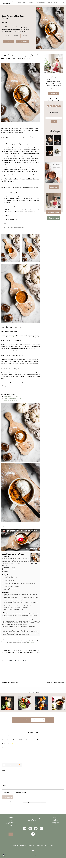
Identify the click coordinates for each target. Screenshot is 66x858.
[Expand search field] (11, 834)
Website (4, 785)
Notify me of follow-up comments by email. (15, 792)
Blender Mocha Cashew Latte (10, 682)
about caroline (53, 93)
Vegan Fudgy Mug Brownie (10, 400)
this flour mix (14, 337)
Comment (5, 747)
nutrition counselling (53, 212)
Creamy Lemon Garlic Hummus (54, 682)
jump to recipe (8, 41)
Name (4, 770)
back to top (33, 854)
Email (4, 778)
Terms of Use (50, 845)
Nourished (33, 819)
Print (34, 563)
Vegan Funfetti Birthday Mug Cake (12, 398)
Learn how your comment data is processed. (34, 802)
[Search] (43, 719)
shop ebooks (53, 187)
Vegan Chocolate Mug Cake (11, 396)
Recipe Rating (6, 743)
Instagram (31, 642)
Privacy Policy (42, 845)
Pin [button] (37, 563)
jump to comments (22, 41)
